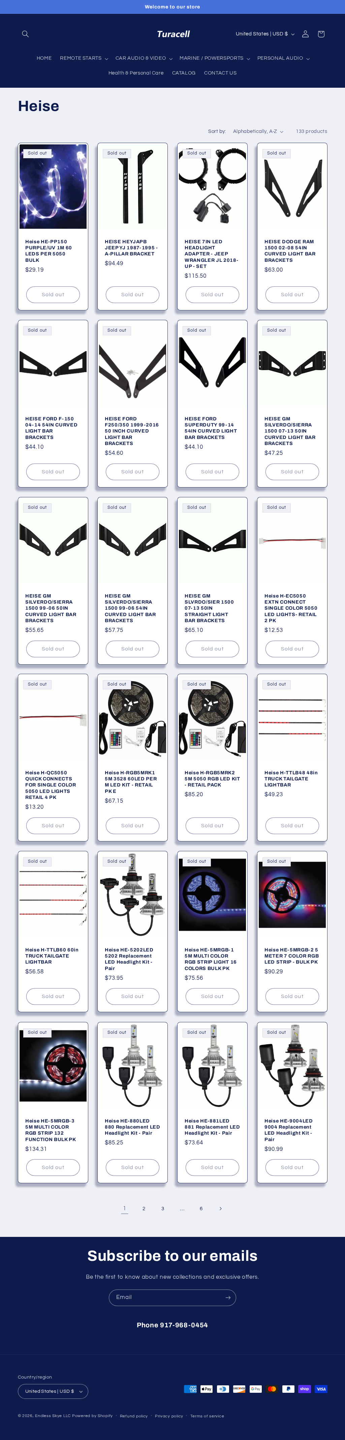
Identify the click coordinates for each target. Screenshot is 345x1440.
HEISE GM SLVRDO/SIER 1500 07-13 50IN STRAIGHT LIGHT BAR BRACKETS (209, 608)
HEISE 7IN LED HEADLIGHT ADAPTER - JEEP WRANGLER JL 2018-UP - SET (211, 254)
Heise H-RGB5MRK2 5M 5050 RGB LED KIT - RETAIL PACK (212, 779)
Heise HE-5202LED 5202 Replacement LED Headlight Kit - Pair (129, 959)
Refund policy (134, 1416)
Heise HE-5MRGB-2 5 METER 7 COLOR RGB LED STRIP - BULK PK (291, 956)
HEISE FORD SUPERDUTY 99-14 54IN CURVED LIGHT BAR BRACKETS (211, 428)
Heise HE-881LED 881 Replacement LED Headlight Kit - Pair (212, 1127)
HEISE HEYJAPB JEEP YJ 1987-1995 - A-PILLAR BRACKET (131, 248)
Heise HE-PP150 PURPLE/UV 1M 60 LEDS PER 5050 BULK (48, 251)
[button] (25, 34)
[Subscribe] (228, 1298)
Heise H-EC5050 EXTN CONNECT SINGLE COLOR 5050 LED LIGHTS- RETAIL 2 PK (290, 608)
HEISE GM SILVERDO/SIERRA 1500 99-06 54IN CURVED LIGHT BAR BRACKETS (130, 608)
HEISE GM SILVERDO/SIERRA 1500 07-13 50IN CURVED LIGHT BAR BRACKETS (290, 431)
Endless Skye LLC (53, 1416)
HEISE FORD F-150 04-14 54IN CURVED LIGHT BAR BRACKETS (51, 428)
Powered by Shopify (92, 1416)
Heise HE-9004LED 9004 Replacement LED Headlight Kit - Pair (288, 1130)
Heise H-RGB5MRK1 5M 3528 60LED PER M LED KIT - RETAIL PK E (131, 782)
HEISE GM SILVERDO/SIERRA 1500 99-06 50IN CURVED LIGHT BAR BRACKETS (50, 608)
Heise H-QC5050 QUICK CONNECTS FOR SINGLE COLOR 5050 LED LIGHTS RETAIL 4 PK (50, 785)
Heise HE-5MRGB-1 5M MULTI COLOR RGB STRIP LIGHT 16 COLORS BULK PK (211, 959)
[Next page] (220, 1208)
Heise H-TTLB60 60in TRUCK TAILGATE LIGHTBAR (52, 956)
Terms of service (207, 1416)
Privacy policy (169, 1416)
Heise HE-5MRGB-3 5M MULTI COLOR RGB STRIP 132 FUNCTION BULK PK (50, 1130)
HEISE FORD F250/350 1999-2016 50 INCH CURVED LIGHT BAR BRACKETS (132, 431)
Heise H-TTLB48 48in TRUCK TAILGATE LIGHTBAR (291, 779)
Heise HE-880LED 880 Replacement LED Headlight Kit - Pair (132, 1127)
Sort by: (217, 131)
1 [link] (124, 1209)
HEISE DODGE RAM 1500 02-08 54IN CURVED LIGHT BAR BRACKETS (290, 251)
